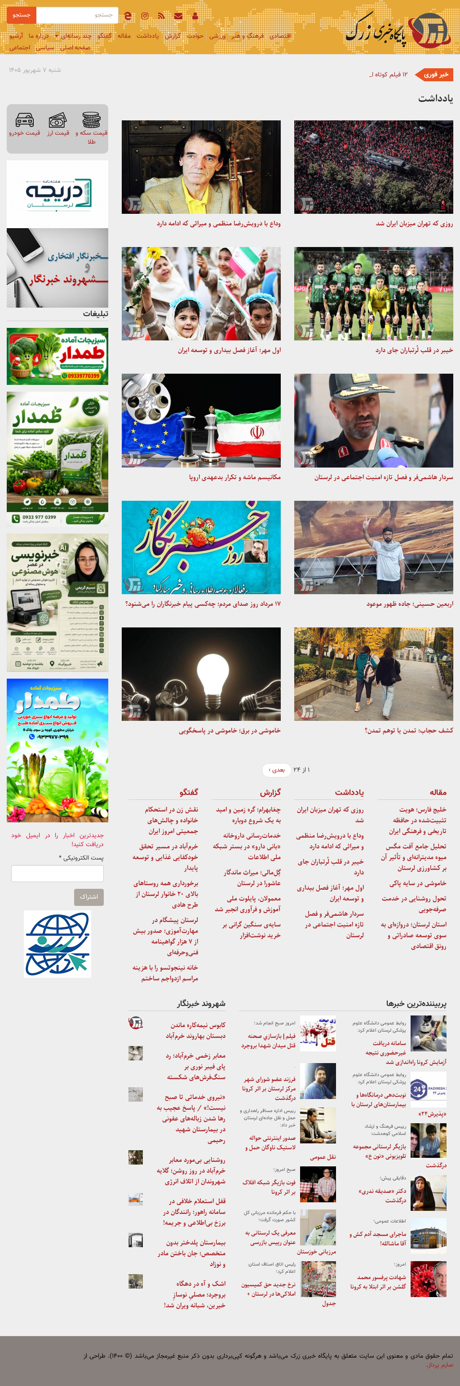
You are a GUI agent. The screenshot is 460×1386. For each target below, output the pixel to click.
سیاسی (45, 48)
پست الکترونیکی (81, 858)
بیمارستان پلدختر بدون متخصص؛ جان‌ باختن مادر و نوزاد (192, 1253)
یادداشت (148, 36)
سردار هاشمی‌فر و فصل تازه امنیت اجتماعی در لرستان (383, 477)
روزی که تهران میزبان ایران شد (414, 223)
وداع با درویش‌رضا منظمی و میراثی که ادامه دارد (219, 223)
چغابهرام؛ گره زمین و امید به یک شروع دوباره (248, 815)
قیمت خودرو (24, 133)
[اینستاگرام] (145, 17)
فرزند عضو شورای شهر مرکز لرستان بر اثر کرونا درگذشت (269, 1089)
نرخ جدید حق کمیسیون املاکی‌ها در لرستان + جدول (288, 1294)
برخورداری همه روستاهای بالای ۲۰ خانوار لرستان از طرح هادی (165, 894)
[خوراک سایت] (161, 17)
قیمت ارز (58, 133)
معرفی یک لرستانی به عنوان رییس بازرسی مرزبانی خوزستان (290, 1242)
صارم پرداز (440, 1365)
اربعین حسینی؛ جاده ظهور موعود (410, 604)
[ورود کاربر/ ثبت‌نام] (195, 17)
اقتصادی (280, 36)
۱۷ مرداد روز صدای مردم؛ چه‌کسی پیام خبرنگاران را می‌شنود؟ (203, 604)
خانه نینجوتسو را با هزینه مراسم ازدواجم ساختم (165, 973)
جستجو (22, 15)
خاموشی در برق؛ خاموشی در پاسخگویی (230, 730)
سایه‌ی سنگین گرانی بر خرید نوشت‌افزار (251, 930)
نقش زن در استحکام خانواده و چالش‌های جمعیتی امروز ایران (171, 820)
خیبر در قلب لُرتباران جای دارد (414, 350)
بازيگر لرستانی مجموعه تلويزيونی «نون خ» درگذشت (400, 1156)
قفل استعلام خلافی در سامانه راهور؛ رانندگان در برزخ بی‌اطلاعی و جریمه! (194, 1212)
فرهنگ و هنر (247, 36)
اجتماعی (19, 48)
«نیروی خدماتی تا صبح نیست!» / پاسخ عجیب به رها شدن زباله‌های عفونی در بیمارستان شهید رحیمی (191, 1119)
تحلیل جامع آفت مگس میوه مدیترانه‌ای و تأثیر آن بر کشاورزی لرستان (414, 857)
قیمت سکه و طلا (91, 137)
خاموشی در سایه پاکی (418, 883)
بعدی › (277, 770)
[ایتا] (128, 17)
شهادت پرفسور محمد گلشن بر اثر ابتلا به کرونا (378, 1282)
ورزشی (217, 36)
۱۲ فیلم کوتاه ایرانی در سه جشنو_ (366, 75)
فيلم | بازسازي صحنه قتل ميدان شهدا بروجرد (268, 1041)
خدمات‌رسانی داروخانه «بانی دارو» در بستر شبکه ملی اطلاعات (247, 846)
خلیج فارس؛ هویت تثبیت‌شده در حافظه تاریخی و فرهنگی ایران (418, 820)
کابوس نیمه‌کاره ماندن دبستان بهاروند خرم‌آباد (196, 1031)
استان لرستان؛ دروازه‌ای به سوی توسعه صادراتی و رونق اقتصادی (414, 935)
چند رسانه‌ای (75, 36)
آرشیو (16, 36)
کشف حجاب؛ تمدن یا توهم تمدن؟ (409, 730)
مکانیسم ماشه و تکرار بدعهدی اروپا (235, 477)
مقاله (124, 36)
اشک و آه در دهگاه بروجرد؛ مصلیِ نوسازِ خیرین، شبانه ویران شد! (195, 1295)
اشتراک (89, 897)
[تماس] (178, 17)
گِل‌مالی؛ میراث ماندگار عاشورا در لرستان (252, 878)
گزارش (173, 36)
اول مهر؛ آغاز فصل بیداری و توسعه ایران (229, 350)
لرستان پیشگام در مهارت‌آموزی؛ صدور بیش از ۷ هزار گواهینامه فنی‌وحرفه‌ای (165, 936)
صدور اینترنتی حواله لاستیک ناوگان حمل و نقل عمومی (290, 1148)
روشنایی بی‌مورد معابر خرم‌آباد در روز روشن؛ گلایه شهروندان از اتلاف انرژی (191, 1171)
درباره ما (39, 36)
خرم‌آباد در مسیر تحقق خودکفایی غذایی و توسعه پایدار (165, 857)
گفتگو (104, 36)
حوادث (195, 36)
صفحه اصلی (75, 48)
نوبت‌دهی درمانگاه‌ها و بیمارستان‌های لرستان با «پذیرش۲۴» (399, 1104)
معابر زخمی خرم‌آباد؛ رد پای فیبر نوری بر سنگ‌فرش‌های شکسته (196, 1067)
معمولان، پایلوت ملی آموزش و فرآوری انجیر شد (248, 904)
